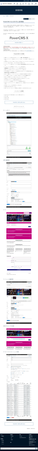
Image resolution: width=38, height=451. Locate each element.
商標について (31, 437)
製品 (23, 4)
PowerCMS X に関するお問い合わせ (19, 102)
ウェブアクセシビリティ (23, 437)
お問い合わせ (35, 4)
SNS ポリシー (31, 443)
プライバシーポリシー (32, 440)
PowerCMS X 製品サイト (19, 42)
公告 (10, 442)
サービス (26, 4)
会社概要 (20, 4)
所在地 (12, 439)
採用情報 (29, 4)
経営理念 (17, 4)
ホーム (14, 4)
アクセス (32, 4)
